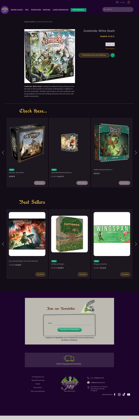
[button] (129, 2)
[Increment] (113, 44)
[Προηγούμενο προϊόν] (3, 152)
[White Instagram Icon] (119, 394)
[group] (69, 152)
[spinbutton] (110, 44)
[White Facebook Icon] (114, 394)
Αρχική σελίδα (29, 22)
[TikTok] (124, 394)
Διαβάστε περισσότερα (31, 96)
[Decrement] (107, 44)
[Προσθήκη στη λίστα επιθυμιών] (113, 55)
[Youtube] (128, 394)
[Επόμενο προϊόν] (136, 152)
